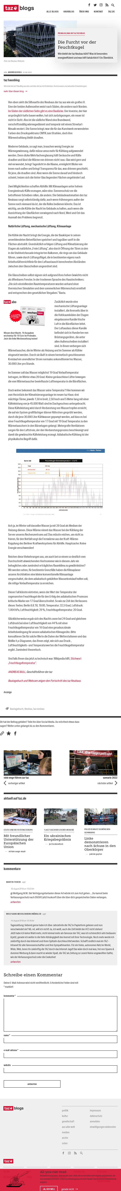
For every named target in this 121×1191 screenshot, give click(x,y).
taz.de (111, 11)
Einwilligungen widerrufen (103, 1126)
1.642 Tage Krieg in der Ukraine (59, 830)
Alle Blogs (52, 11)
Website (7, 1065)
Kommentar (10, 996)
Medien (66, 1132)
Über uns (84, 11)
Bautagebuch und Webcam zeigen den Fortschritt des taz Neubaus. (44, 680)
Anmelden (95, 1121)
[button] (9, 733)
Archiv (65, 1137)
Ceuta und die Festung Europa (18, 830)
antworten (15, 902)
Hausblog (68, 11)
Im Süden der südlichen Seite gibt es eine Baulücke (35, 111)
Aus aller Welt (68, 1126)
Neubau (28, 708)
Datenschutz (96, 1115)
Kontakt (98, 11)
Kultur (65, 1115)
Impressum (95, 1110)
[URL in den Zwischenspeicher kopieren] (2, 733)
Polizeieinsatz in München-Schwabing (97, 831)
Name (7, 1035)
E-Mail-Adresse (11, 1050)
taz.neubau (38, 708)
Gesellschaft (68, 1121)
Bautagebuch (16, 708)
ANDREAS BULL (16, 671)
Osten (65, 1143)
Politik (65, 1110)
